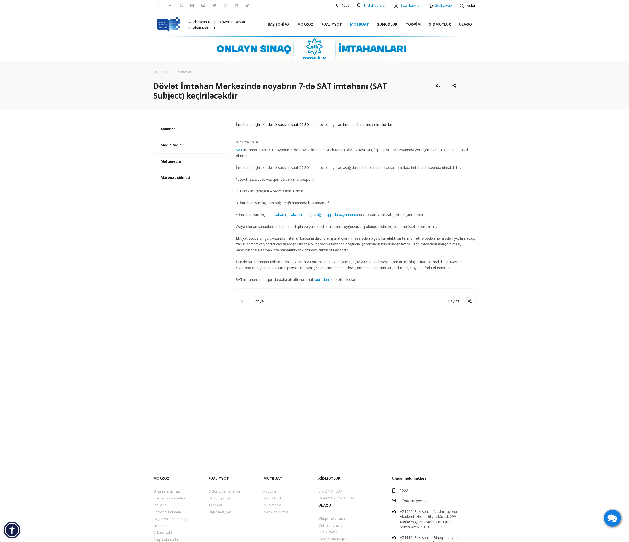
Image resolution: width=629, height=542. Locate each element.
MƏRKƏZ (305, 24)
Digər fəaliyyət (219, 512)
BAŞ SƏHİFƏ (278, 24)
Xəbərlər (168, 129)
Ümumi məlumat (166, 491)
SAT (239, 149)
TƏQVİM (413, 24)
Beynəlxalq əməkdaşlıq (171, 518)
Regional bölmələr (167, 512)
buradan (322, 279)
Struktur (159, 505)
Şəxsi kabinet (410, 5)
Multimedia (171, 161)
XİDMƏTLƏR (440, 24)
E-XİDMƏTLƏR (330, 491)
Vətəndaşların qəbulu (334, 539)
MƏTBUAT (359, 24)
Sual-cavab (443, 5)
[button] (12, 530)
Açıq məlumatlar (166, 539)
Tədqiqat (215, 505)
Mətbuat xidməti (175, 177)
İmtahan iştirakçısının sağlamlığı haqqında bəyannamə (314, 214)
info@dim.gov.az (413, 501)
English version (375, 5)
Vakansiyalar (163, 532)
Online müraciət (330, 525)
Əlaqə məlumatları (333, 518)
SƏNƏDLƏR (387, 24)
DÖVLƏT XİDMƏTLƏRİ (336, 498)
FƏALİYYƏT (331, 24)
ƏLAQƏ (465, 24)
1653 (404, 490)
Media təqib (171, 145)
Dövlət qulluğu (219, 498)
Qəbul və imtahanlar (224, 491)
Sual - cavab (328, 532)
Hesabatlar (162, 525)
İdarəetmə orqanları (169, 498)
